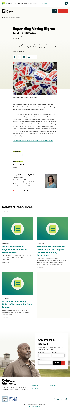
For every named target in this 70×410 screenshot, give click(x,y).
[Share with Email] (24, 57)
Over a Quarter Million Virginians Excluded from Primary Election (14, 249)
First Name (41, 352)
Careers (52, 389)
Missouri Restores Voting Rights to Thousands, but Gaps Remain (17, 304)
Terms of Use (31, 406)
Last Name (54, 352)
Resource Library (12, 17)
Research (6, 17)
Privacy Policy (38, 406)
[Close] (66, 3)
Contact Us (35, 385)
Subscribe (56, 362)
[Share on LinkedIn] (19, 57)
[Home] (2, 17)
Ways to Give (35, 389)
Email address (41, 359)
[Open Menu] (54, 11)
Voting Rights (17, 155)
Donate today (43, 3)
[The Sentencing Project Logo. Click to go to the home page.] (7, 11)
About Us (53, 385)
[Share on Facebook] (14, 57)
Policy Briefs (18, 17)
